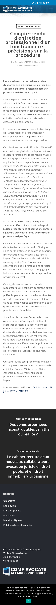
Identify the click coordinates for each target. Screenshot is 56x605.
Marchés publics (12, 510)
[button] (51, 9)
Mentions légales (12, 520)
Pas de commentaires (28, 65)
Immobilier (9, 515)
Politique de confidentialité (17, 525)
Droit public (9, 505)
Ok (28, 601)
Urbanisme (9, 500)
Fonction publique (29, 26)
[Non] (52, 594)
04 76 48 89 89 (40, 2)
